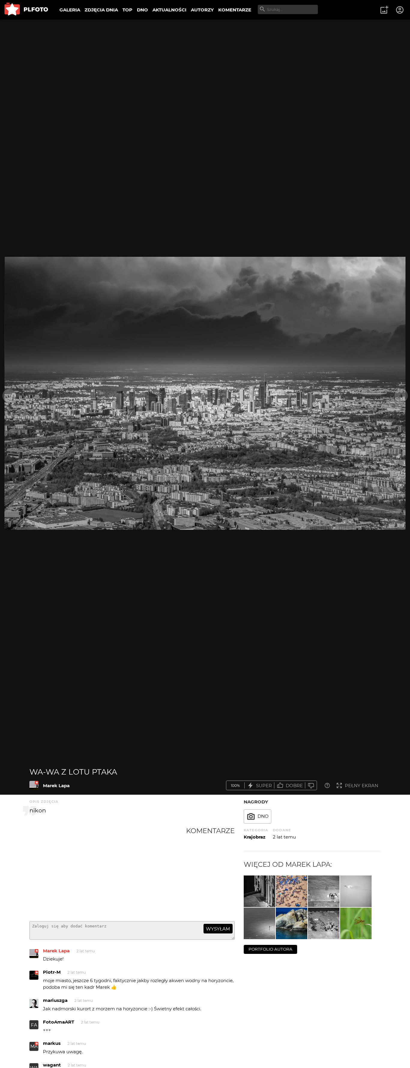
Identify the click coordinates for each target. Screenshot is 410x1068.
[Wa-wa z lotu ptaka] (33, 785)
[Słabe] (311, 785)
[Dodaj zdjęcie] (384, 10)
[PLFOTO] (26, 9)
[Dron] (291, 923)
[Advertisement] (107, 872)
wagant (52, 1065)
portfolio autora (270, 949)
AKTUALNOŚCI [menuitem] (169, 10)
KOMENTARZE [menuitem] (234, 10)
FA (34, 1025)
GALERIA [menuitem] (69, 10)
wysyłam (218, 929)
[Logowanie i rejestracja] (400, 10)
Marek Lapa (56, 785)
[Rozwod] (259, 891)
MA (34, 1046)
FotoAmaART (58, 1022)
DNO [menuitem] (142, 10)
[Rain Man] (259, 923)
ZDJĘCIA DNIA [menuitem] (101, 10)
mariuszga (55, 1000)
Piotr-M (52, 972)
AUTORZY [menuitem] (202, 10)
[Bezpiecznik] (356, 891)
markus (52, 1043)
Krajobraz (254, 837)
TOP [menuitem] (127, 10)
